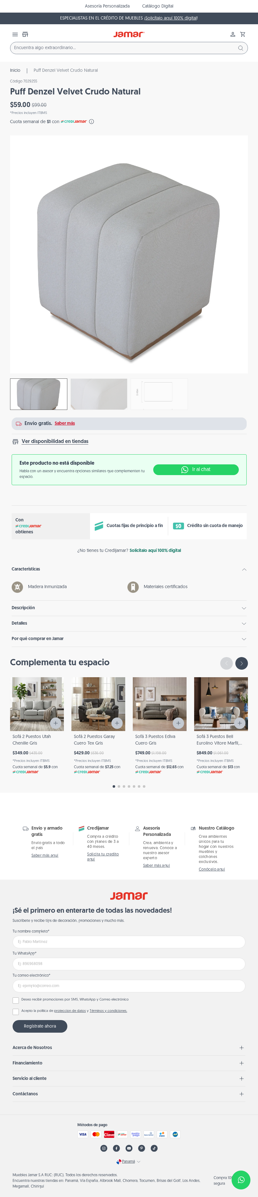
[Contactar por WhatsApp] (241, 1180)
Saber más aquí (45, 856)
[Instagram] (104, 1148)
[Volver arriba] (238, 1159)
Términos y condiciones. (108, 1011)
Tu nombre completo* (31, 931)
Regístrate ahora (40, 1026)
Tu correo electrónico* (31, 976)
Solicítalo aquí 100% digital (171, 18)
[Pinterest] (141, 1148)
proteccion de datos (70, 1011)
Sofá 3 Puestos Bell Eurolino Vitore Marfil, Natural (218, 743)
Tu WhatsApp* (24, 954)
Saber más (65, 423)
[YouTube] (129, 1148)
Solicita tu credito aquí (103, 857)
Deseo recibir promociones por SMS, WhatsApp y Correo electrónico (75, 999)
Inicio (15, 70)
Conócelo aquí (212, 869)
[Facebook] (116, 1148)
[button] (243, 34)
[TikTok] (154, 1148)
